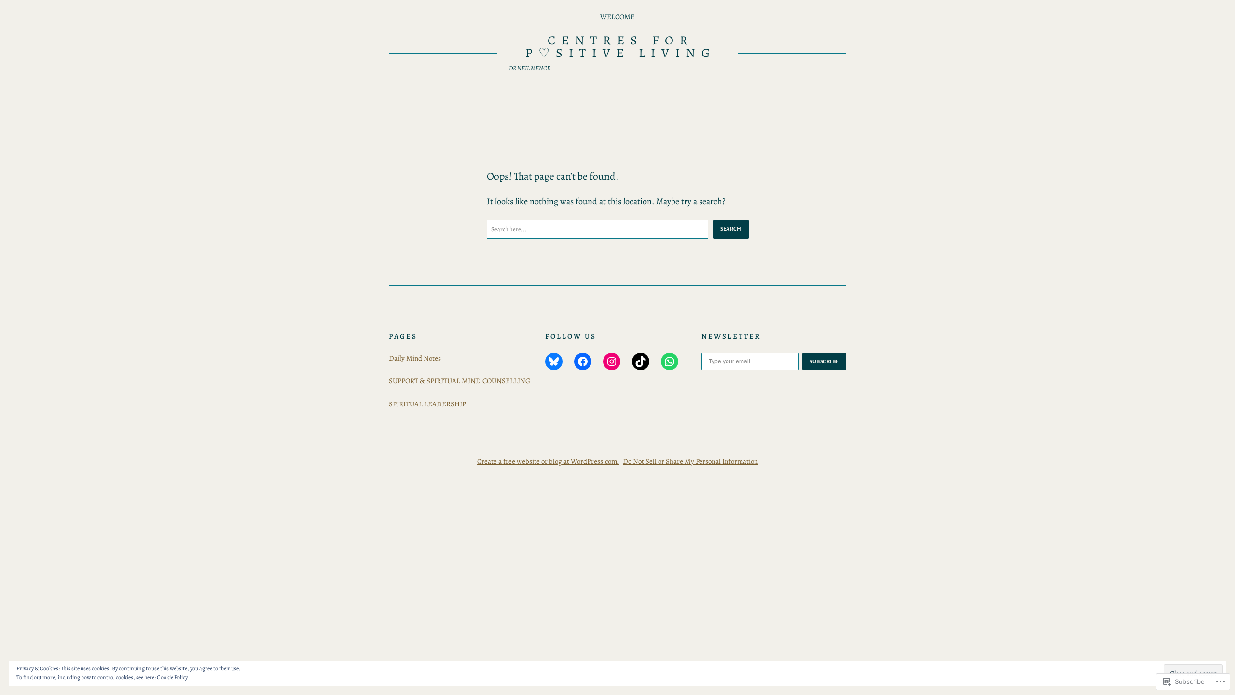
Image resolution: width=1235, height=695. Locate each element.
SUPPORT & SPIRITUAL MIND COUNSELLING (459, 381)
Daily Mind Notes (415, 358)
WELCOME (617, 17)
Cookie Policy (172, 677)
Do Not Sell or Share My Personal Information (690, 461)
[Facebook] (582, 361)
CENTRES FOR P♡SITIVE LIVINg (620, 46)
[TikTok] (640, 361)
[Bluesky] (554, 361)
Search (730, 229)
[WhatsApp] (669, 361)
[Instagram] (611, 361)
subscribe (824, 361)
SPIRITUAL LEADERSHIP (427, 404)
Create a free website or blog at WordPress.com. (548, 461)
